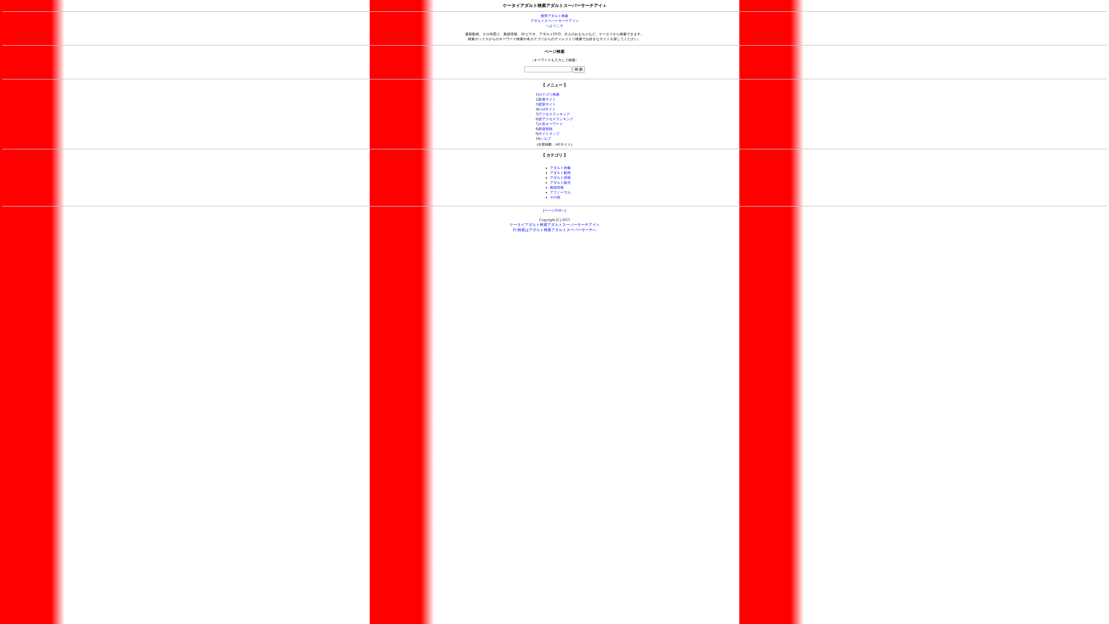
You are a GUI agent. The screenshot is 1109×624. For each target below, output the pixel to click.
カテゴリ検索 (549, 94)
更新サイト (547, 104)
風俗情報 (557, 187)
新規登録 (545, 129)
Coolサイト (547, 109)
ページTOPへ (554, 211)
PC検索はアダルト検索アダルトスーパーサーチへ (554, 230)
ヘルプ (545, 139)
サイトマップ (549, 134)
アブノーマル (560, 192)
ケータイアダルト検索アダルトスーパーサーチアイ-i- (555, 224)
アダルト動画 (560, 173)
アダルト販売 (560, 183)
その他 (555, 197)
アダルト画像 (560, 168)
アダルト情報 (560, 178)
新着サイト (547, 99)
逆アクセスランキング (556, 119)
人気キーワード (551, 124)
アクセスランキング (554, 114)
